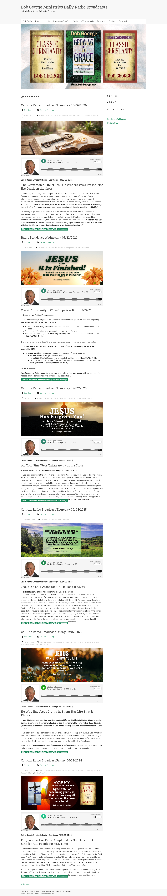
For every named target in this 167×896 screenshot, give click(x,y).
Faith (47, 115)
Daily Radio (27, 21)
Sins (35, 773)
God (60, 115)
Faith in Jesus (54, 115)
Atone (47, 770)
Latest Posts (114, 102)
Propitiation (94, 115)
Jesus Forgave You (69, 398)
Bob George (29, 110)
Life (26, 773)
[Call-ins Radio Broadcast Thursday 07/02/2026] (62, 403)
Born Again (65, 642)
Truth (47, 644)
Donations (101, 21)
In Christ (86, 642)
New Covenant (77, 115)
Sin (22, 118)
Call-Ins (43, 110)
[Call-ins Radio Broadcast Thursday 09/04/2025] (62, 524)
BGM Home (40, 21)
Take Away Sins (40, 644)
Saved (23, 644)
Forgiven (46, 398)
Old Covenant (86, 115)
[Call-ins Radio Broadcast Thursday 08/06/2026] (62, 122)
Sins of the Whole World (82, 248)
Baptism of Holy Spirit (68, 770)
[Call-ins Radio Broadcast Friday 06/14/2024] (62, 777)
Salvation (96, 642)
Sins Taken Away (30, 644)
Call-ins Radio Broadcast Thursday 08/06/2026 (54, 105)
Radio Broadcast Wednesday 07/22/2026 (49, 237)
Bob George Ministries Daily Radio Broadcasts (64, 7)
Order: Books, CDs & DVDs (58, 21)
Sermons (43, 242)
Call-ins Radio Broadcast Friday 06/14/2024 (51, 760)
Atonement (42, 115)
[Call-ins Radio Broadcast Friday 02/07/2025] (62, 649)
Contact (112, 21)
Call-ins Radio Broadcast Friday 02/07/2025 (51, 632)
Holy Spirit (65, 115)
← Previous (25, 884)
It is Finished (59, 248)
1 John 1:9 (41, 770)
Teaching (50, 110)
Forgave (82, 770)
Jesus (70, 115)
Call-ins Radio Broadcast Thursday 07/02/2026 (54, 388)
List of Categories (116, 96)
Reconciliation (87, 398)
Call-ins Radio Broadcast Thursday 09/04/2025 (54, 509)
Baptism (49, 642)
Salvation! (123, 21)
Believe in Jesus (57, 642)
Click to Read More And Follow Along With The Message (44, 229)
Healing (90, 770)
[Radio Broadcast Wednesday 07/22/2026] (62, 252)
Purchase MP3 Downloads (83, 21)
